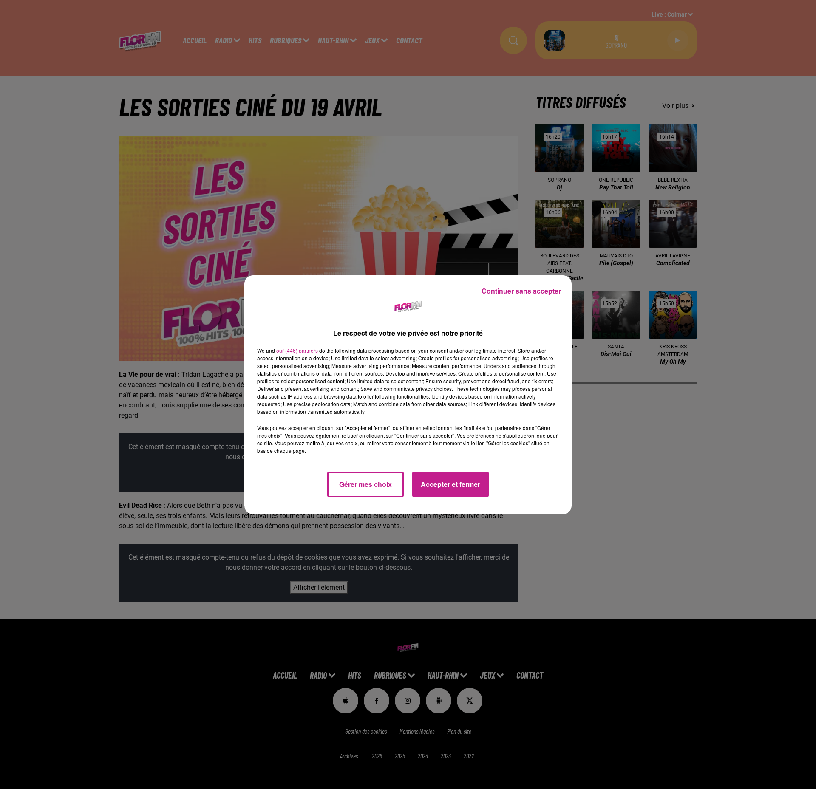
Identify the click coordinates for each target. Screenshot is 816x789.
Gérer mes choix (365, 484)
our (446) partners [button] (297, 350)
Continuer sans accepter (521, 291)
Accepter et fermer (450, 484)
